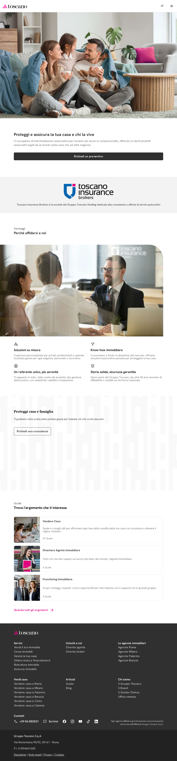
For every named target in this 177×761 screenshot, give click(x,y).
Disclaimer (20, 755)
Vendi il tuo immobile (27, 647)
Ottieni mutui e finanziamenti (32, 660)
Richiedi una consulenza (32, 431)
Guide (70, 684)
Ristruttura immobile (26, 665)
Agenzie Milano (127, 651)
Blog (69, 688)
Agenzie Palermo (129, 656)
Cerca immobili (23, 651)
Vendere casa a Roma (28, 684)
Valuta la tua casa (25, 656)
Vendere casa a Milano (28, 688)
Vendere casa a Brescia (29, 696)
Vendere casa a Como (28, 701)
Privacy (48, 755)
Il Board (123, 688)
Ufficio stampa (127, 696)
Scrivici (53, 721)
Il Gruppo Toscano (129, 684)
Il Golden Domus (128, 692)
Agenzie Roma (127, 647)
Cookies (59, 755)
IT (162, 6)
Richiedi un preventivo (88, 156)
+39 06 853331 (29, 721)
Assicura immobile (25, 669)
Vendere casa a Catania (29, 705)
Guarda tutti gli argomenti (31, 610)
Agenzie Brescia (128, 660)
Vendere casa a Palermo (29, 692)
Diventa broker (75, 651)
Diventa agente (75, 647)
